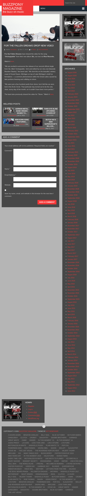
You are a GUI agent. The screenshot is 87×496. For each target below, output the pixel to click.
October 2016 (72, 268)
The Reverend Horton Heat (47, 451)
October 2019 (72, 164)
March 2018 (72, 216)
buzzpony (14, 49)
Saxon (53, 448)
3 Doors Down (14, 435)
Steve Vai (12, 451)
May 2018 (71, 210)
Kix (19, 453)
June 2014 (71, 345)
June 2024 (71, 79)
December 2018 (73, 189)
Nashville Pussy (36, 445)
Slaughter (73, 448)
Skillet (62, 448)
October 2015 (72, 296)
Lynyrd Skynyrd (73, 464)
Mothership (13, 474)
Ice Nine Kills (72, 458)
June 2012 (71, 391)
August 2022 (72, 112)
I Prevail (40, 464)
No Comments (43, 49)
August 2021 (72, 140)
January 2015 (72, 324)
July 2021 (71, 143)
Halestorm (49, 456)
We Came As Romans (55, 464)
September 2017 (74, 235)
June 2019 (71, 173)
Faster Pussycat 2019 (64, 453)
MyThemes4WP (52, 431)
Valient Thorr (68, 451)
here (12, 61)
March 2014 (72, 354)
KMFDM (65, 461)
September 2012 (74, 385)
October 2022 (72, 106)
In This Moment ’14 (65, 440)
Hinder (32, 440)
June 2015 (71, 308)
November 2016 (73, 265)
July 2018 (71, 204)
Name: (7, 169)
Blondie (55, 466)
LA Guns (25, 443)
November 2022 (73, 103)
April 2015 (71, 314)
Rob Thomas (29, 448)
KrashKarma (45, 461)
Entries (32, 412)
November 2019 (73, 161)
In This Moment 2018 (32, 456)
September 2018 (74, 198)
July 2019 (71, 170)
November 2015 (73, 293)
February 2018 (73, 219)
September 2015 (74, 299)
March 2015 (72, 317)
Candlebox (13, 437)
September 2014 (74, 336)
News (34, 49)
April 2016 (71, 287)
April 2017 (71, 250)
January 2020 (72, 155)
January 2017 (72, 259)
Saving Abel (43, 448)
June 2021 (71, 146)
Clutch (24, 437)
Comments (34, 415)
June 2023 (71, 85)
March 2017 (72, 253)
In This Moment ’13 (46, 440)
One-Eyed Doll (76, 461)
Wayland (12, 453)
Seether (39, 469)
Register (31, 406)
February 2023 (73, 94)
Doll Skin (12, 464)
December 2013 (73, 363)
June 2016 (71, 281)
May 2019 (71, 177)
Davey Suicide (14, 461)
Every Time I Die (15, 458)
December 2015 (73, 290)
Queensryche (68, 466)
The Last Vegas (25, 451)
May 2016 (71, 284)
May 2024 (71, 82)
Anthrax (54, 471)
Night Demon (27, 474)
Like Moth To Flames (54, 458)
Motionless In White (17, 445)
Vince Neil (28, 469)
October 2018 (72, 195)
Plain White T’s (52, 445)
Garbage (73, 437)
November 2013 (73, 366)
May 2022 (71, 121)
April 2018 (71, 213)
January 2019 (72, 186)
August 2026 (72, 72)
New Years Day (14, 456)
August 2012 (72, 388)
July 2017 (71, 241)
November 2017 (73, 229)
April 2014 (71, 351)
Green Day (30, 466)
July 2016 (71, 278)
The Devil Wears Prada (18, 471)
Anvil (53, 474)
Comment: (9, 151)
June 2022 (71, 118)
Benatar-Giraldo (30, 435)
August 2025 (72, 75)
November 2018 (73, 192)
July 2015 (71, 305)
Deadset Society (30, 461)
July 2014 (71, 342)
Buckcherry (46, 453)
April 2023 (71, 91)
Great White (13, 440)
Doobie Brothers (58, 437)
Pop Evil (65, 445)
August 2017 (72, 238)
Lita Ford (65, 443)
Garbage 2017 (43, 466)
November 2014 (73, 330)
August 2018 (72, 201)
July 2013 (71, 379)
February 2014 (73, 357)
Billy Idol (45, 435)
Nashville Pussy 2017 (70, 471)
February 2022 (73, 131)
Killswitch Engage (39, 471)
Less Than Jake (38, 443)
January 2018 (72, 222)
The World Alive (26, 464)
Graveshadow (42, 474)
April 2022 (71, 124)
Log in (30, 409)
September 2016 (74, 271)
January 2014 (72, 360)
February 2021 (73, 152)
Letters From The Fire (56, 469)
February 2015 (73, 320)
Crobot (33, 437)
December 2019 (73, 158)
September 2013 (74, 373)
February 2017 (73, 256)
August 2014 (72, 339)
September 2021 (74, 137)
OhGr (56, 461)
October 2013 (72, 369)
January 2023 (72, 97)
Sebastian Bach (15, 469)
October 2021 (72, 134)
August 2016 (72, 275)
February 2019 (73, 183)
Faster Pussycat (15, 466)
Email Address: (10, 175)
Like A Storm (53, 443)
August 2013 (72, 376)
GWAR (24, 440)
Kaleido (72, 469)
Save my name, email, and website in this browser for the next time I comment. (29, 195)
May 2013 (71, 382)
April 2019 (71, 180)
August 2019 (72, 167)
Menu (43, 8)
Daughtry (43, 437)
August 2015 (72, 302)
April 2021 (71, 149)
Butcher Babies (74, 435)
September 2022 (74, 109)
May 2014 (71, 348)
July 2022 (71, 115)
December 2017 (73, 226)
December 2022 (73, 100)
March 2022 (72, 128)
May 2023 (71, 88)
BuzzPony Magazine (13, 6)
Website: (8, 185)
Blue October (58, 435)
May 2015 (71, 311)
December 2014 (73, 327)
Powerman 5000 (15, 448)
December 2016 (73, 262)
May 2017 (71, 247)
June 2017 (71, 244)
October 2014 (72, 333)
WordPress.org (33, 418)
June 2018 (71, 207)
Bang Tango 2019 (31, 453)
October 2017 (72, 232)
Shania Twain (62, 456)
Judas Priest (13, 443)
